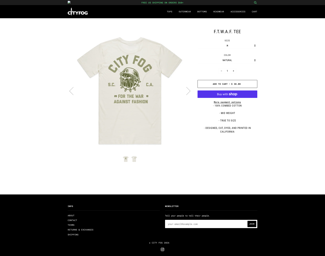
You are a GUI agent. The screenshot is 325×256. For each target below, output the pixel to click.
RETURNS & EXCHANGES (80, 229)
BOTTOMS (202, 11)
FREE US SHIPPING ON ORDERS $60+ (162, 2)
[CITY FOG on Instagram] (162, 250)
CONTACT (72, 220)
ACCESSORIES (238, 11)
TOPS (169, 11)
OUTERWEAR (185, 11)
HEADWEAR (218, 11)
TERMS (71, 225)
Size (227, 40)
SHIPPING (73, 234)
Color (227, 55)
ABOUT (71, 215)
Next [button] (186, 91)
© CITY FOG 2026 (159, 242)
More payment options (227, 102)
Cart (254, 11)
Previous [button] (73, 91)
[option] (130, 90)
